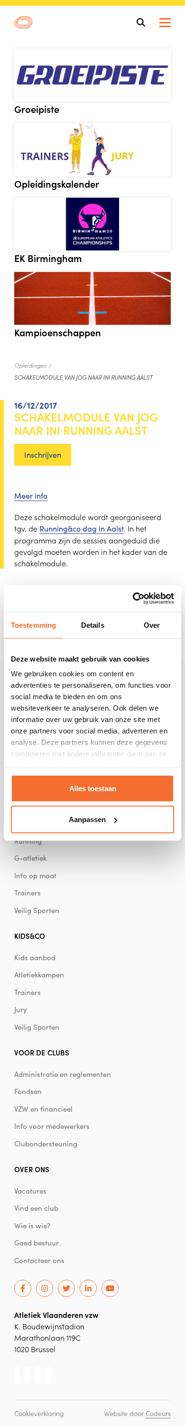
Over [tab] (152, 625)
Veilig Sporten (36, 910)
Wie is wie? (32, 1225)
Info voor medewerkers (52, 1126)
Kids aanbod (35, 957)
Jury (20, 1009)
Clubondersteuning (45, 1143)
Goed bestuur (36, 1242)
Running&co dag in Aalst (81, 528)
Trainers (27, 892)
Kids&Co (29, 936)
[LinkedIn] (88, 1288)
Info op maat (35, 875)
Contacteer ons (39, 1260)
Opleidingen (30, 365)
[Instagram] (44, 1288)
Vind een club (36, 1208)
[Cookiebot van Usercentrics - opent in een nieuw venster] (133, 598)
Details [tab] (92, 625)
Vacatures (30, 1190)
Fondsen (28, 1091)
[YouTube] (110, 1288)
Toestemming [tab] (33, 625)
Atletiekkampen (39, 974)
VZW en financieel (43, 1109)
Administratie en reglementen (62, 1074)
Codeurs (158, 1413)
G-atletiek (30, 858)
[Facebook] (22, 1288)
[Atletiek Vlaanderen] (23, 22)
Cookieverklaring (39, 1413)
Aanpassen (87, 819)
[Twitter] (66, 1288)
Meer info (30, 496)
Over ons (31, 1169)
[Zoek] (141, 22)
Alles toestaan (92, 788)
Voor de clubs (41, 1052)
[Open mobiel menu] (165, 22)
